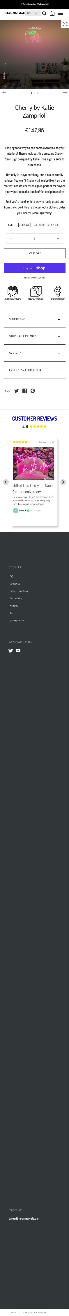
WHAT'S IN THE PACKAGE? (22, 336)
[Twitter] (10, 650)
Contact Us (15, 583)
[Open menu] (60, 13)
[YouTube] (18, 650)
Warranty (14, 605)
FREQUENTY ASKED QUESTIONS (25, 370)
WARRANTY (15, 353)
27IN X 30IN (53, 224)
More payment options (34, 277)
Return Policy (16, 598)
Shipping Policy (17, 620)
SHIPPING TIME (17, 319)
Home (13, 1312)
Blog (12, 613)
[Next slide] (63, 482)
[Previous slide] (6, 482)
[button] (52, 13)
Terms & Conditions (19, 591)
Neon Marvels (15, 12)
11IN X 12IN (24, 224)
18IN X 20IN (39, 224)
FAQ (11, 576)
